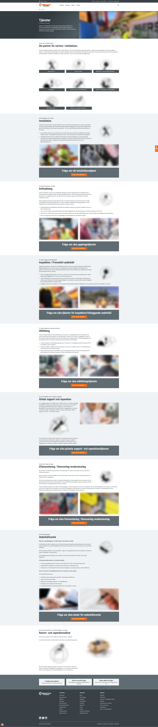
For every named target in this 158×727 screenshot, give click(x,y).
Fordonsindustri (83, 701)
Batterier (61, 709)
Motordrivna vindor (63, 703)
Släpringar (61, 699)
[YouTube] (46, 718)
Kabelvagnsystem (62, 697)
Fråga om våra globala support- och (79, 448)
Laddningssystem (62, 707)
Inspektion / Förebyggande (105, 71)
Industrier (67, 5)
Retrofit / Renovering (104, 705)
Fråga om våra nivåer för (79, 614)
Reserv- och (78, 108)
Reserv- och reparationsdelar (105, 709)
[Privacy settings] (2, 724)
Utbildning (102, 701)
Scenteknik (82, 703)
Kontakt (93, 1)
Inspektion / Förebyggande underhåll (107, 699)
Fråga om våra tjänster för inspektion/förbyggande (79, 312)
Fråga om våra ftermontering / (79, 519)
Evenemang (97, 1)
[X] (43, 718)
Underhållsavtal (103, 707)
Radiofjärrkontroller (63, 711)
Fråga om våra (79, 244)
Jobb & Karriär (110, 1)
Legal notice (116, 723)
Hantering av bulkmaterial (85, 711)
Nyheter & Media (103, 1)
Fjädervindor (61, 701)
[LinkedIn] (40, 718)
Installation (102, 695)
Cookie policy (99, 723)
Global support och (78, 89)
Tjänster (73, 5)
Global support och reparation (106, 703)
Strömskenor (61, 695)
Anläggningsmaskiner (84, 713)
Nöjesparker (82, 705)
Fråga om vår (79, 170)
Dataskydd (105, 723)
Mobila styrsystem (63, 713)
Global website (111, 723)
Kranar (81, 695)
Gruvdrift (81, 709)
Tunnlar (81, 707)
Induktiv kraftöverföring (63, 705)
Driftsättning (102, 697)
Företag (78, 5)
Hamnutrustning (83, 697)
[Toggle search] (118, 5)
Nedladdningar (116, 1)
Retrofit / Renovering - (105, 89)
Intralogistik (82, 699)
